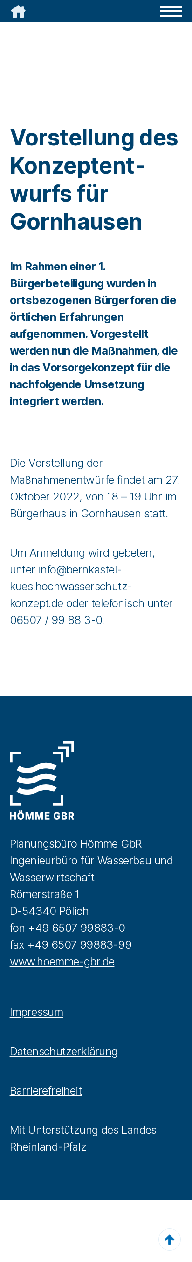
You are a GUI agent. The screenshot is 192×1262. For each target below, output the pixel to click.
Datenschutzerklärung (64, 1051)
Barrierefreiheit (46, 1090)
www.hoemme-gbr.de (62, 961)
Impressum (36, 1012)
